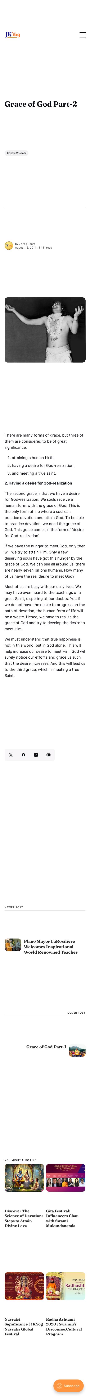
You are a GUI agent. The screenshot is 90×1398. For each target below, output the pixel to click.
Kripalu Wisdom (16, 153)
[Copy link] (48, 755)
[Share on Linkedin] (36, 755)
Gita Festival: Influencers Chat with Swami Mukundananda (62, 1218)
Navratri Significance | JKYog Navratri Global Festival (24, 1326)
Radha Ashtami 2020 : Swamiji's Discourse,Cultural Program (64, 1326)
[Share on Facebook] (23, 755)
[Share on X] (11, 755)
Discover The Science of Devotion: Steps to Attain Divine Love (24, 1218)
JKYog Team (27, 243)
